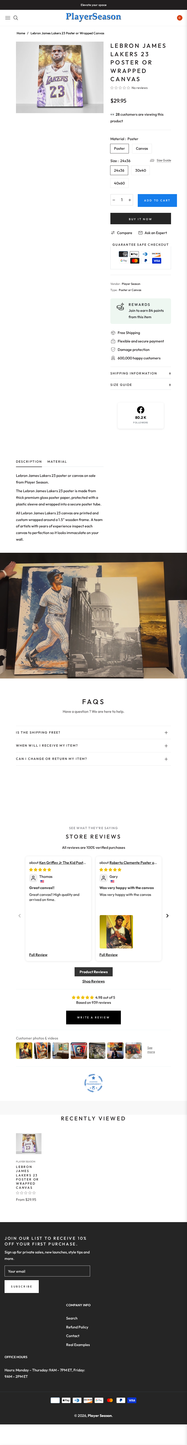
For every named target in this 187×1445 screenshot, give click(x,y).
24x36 (119, 170)
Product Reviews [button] (94, 972)
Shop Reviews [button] (93, 981)
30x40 (140, 170)
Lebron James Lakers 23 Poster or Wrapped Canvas (27, 1177)
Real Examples (78, 1344)
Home (21, 33)
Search (72, 1318)
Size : (120, 160)
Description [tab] (29, 462)
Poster (119, 148)
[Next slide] (167, 916)
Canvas (142, 148)
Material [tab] (57, 462)
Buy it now (141, 219)
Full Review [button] (38, 954)
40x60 (119, 183)
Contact (72, 1335)
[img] (40, 869)
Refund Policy (77, 1327)
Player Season (25, 1161)
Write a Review (93, 1017)
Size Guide (164, 160)
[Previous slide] (19, 916)
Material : (124, 138)
